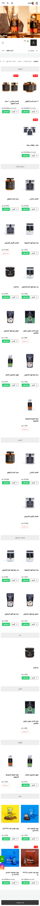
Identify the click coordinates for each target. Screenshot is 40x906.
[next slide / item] (38, 22)
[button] (20, 42)
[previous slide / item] (1, 22)
